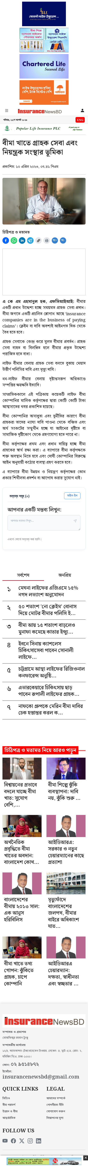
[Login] (82, 111)
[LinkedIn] (38, 1141)
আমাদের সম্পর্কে (55, 1098)
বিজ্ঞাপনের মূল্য (54, 1118)
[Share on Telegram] (30, 240)
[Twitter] (21, 1141)
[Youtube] (5, 1141)
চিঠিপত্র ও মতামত (16, 232)
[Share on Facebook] (5, 240)
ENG (80, 120)
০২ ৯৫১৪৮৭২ (25, 1064)
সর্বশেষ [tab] (23, 575)
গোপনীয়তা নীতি (55, 1105)
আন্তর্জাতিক (9, 1118)
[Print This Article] (46, 240)
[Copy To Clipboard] (38, 240)
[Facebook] (13, 1141)
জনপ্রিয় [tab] (65, 575)
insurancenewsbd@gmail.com (40, 1077)
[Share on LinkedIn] (22, 240)
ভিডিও (6, 1098)
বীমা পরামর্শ (8, 1105)
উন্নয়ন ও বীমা (10, 1111)
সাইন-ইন (72, 495)
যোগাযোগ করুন (55, 1111)
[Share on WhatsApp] (14, 240)
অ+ (55, 240)
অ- (63, 240)
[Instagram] (30, 1141)
